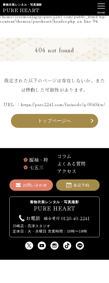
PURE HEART (21, 10)
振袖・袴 (38, 159)
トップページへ (54, 120)
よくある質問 (71, 163)
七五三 (36, 167)
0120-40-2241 (67, 218)
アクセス (66, 171)
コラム (64, 156)
